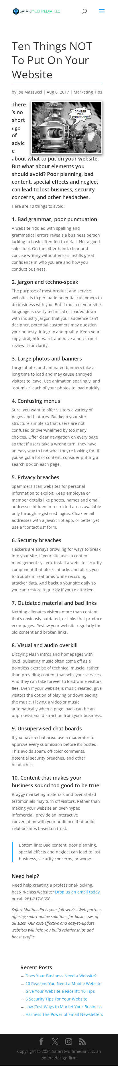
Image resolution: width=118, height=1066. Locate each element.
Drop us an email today (77, 892)
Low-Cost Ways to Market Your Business (63, 1006)
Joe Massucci (29, 92)
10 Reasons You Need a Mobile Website (63, 983)
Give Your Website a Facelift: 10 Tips (60, 991)
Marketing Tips (88, 92)
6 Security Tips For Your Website (56, 999)
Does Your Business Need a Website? (61, 975)
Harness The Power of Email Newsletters (64, 1014)
